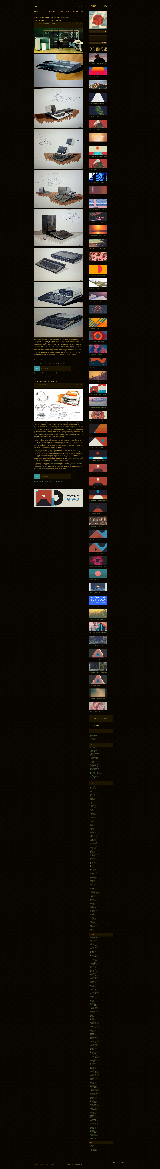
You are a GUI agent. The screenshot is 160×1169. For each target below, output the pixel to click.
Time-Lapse (92, 910)
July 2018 (92, 949)
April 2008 (92, 1116)
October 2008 (93, 1108)
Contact (68, 11)
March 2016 (92, 988)
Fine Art (91, 825)
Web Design (92, 925)
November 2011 (93, 1057)
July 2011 (92, 1063)
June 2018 (92, 951)
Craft (91, 810)
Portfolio (37, 11)
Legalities (92, 858)
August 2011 (92, 1061)
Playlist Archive (98, 31)
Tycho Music (52, 11)
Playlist (98, 6)
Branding (92, 799)
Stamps (91, 906)
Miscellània (92, 863)
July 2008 (92, 1112)
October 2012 (93, 1042)
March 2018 (92, 955)
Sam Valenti (92, 739)
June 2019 (92, 941)
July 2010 (92, 1079)
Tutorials (92, 914)
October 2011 (93, 1059)
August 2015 (92, 996)
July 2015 (92, 997)
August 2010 (92, 1078)
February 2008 (93, 1119)
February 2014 (93, 1021)
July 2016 (92, 982)
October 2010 (93, 1075)
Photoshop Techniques (95, 878)
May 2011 (92, 1066)
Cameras (92, 801)
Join (81, 11)
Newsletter (92, 872)
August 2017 (92, 964)
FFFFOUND (92, 751)
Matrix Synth (93, 769)
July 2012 (92, 1046)
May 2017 (92, 969)
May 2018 (92, 952)
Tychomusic (92, 779)
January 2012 (93, 1055)
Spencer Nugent (38, 422)
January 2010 (93, 1087)
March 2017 (92, 971)
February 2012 (93, 1053)
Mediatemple (93, 771)
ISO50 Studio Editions (95, 762)
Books (91, 798)
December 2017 (93, 959)
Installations (92, 846)
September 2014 (93, 1011)
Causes (91, 802)
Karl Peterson (93, 765)
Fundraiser (92, 827)
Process (69, 472)
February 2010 (93, 1086)
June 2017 (92, 967)
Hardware (92, 839)
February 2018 (93, 956)
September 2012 (93, 1044)
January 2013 (93, 1038)
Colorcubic (43, 357)
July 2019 (92, 940)
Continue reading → (39, 360)
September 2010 (93, 1076)
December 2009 (93, 1089)
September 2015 (93, 994)
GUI (91, 836)
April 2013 (92, 1034)
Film (91, 824)
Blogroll (91, 796)
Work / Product (119, 1162)
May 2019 (92, 943)
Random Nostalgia (60, 363)
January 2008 (93, 1120)
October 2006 (93, 1138)
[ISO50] (39, 6)
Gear (91, 831)
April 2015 (92, 1001)
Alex (46, 384)
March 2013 (92, 1035)
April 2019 (92, 944)
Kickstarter (92, 855)
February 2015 (93, 1004)
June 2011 (92, 1064)
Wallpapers (92, 922)
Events (91, 820)
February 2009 (93, 1102)
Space (91, 904)
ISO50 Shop (92, 761)
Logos (91, 859)
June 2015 (92, 999)
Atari (37, 341)
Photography (92, 876)
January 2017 (93, 974)
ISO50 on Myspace (94, 757)
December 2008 (93, 1105)
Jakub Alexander (93, 735)
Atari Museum (51, 357)
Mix (90, 865)
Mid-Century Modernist (95, 772)
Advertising (92, 786)
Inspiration (92, 843)
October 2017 (93, 962)
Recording (92, 895)
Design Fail (92, 813)
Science (91, 898)
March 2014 (92, 1019)
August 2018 (92, 948)
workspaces (92, 930)
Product (91, 885)
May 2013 (92, 1033)
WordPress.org (93, 1150)
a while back (64, 439)
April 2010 (92, 1083)
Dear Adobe (92, 812)
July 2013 (92, 1030)
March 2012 (92, 1052)
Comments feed (93, 1149)
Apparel (91, 792)
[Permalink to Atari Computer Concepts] (49, 20)
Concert (91, 806)
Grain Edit (92, 754)
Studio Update (93, 907)
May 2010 (92, 1082)
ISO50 (91, 852)
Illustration (53, 472)
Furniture (92, 828)
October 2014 (93, 1010)
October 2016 (93, 978)
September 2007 (93, 1126)
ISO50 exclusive (93, 854)
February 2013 (93, 1037)
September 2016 (93, 980)
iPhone (91, 851)
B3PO (91, 749)
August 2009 (92, 1094)
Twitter (75, 11)
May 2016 (92, 985)
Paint (91, 874)
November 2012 (93, 1041)
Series (91, 899)
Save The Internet (94, 776)
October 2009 (93, 1092)
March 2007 (92, 1131)
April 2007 (92, 1130)
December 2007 (93, 1122)
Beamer (91, 740)
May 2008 (92, 1115)
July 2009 (92, 1096)
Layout (91, 857)
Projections (92, 889)
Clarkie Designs (93, 750)
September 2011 (93, 1060)
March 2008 (92, 1117)
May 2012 (92, 1049)
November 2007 (93, 1123)
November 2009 (93, 1090)
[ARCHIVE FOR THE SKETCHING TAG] (52, 17)
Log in (91, 1146)
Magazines (92, 861)
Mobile (91, 866)
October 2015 (93, 993)
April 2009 (92, 1100)
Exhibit (91, 821)
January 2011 (93, 1071)
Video (91, 921)
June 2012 (92, 1048)
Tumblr (91, 913)
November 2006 (93, 1137)
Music (91, 869)
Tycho (91, 915)
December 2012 (93, 1040)
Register (92, 1145)
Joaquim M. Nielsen (94, 764)
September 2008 (93, 1109)
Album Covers (93, 788)
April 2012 (92, 1051)
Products (92, 888)
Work (91, 929)
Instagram (92, 844)
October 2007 (93, 1124)
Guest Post (92, 835)
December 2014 (93, 1007)
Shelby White (49, 23)
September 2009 (93, 1093)
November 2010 (93, 1074)
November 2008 (93, 1107)
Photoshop (92, 877)
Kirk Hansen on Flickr (95, 766)
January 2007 (93, 1134)
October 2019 (93, 939)
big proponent (54, 463)
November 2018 (93, 947)
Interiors (91, 847)
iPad (91, 850)
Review (91, 896)
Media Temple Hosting (98, 725)
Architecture (92, 794)
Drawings (92, 817)
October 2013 (93, 1026)
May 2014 (92, 1016)
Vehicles (92, 919)
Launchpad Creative (94, 768)
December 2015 (93, 990)
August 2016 (92, 981)
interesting (79, 463)
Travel (91, 911)
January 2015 (93, 1005)
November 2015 (93, 992)
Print (91, 882)
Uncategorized (93, 918)
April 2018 (92, 954)
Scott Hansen (93, 734)
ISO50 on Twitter (94, 758)
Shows (91, 902)
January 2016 (93, 989)
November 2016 (93, 977)
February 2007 (93, 1132)
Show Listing (93, 900)
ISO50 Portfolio (93, 760)
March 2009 (92, 1101)
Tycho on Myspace (94, 777)
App (91, 791)
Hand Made (92, 837)
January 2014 (93, 1022)
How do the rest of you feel (53, 464)
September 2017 (93, 963)
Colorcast (92, 805)
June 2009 (92, 1097)
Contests (92, 807)
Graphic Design (93, 833)
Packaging (92, 873)
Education (92, 818)
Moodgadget (92, 775)
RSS (81, 6)
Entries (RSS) (68, 1164)
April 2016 (92, 986)
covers (91, 809)
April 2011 (92, 1067)
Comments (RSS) (79, 1164)
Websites (92, 926)
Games (91, 829)
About (61, 11)
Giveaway (92, 832)
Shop (44, 11)
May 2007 (92, 1128)
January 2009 (93, 1104)
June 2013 (92, 1031)
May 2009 (92, 1098)
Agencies (92, 787)
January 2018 (93, 958)
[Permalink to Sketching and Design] (46, 381)
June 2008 (92, 1113)
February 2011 (93, 1070)
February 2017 (93, 973)
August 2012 (92, 1045)
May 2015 (92, 1000)
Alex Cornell (92, 736)
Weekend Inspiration (94, 928)
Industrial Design (61, 472)
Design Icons (93, 814)
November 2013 (93, 1025)
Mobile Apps (92, 868)
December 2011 (93, 1056)
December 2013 (93, 1023)
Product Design (93, 887)
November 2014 (93, 1008)
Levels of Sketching (66, 422)
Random (92, 891)
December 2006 (93, 1135)
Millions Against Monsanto (96, 773)
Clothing (91, 803)
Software (92, 903)
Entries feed (92, 1148)
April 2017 (92, 970)
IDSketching (80, 422)
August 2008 (92, 1111)
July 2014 (92, 1014)
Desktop (92, 816)
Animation (92, 790)
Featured (92, 822)
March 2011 (92, 1068)
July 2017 (92, 966)
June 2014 (92, 1015)
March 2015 (92, 1003)
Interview (92, 848)
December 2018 (93, 945)
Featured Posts (98, 49)
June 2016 (92, 984)
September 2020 (93, 937)
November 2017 (93, 960)
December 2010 (93, 1072)
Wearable (92, 923)
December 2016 (93, 975)
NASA (91, 870)
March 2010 (92, 1085)
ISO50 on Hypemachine (95, 755)
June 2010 (92, 1081)
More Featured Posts (100, 718)
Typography (92, 917)
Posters (91, 881)
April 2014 (92, 1018)
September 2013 (93, 1027)
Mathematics (93, 862)
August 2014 (92, 1012)
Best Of (91, 795)
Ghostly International (94, 753)
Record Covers (93, 893)
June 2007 (92, 1127)
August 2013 (92, 1029)
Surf (91, 908)
